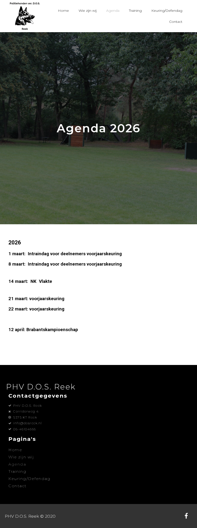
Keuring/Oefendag (166, 10)
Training (135, 10)
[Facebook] (186, 516)
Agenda (112, 10)
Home (63, 10)
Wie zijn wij (88, 10)
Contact (175, 21)
